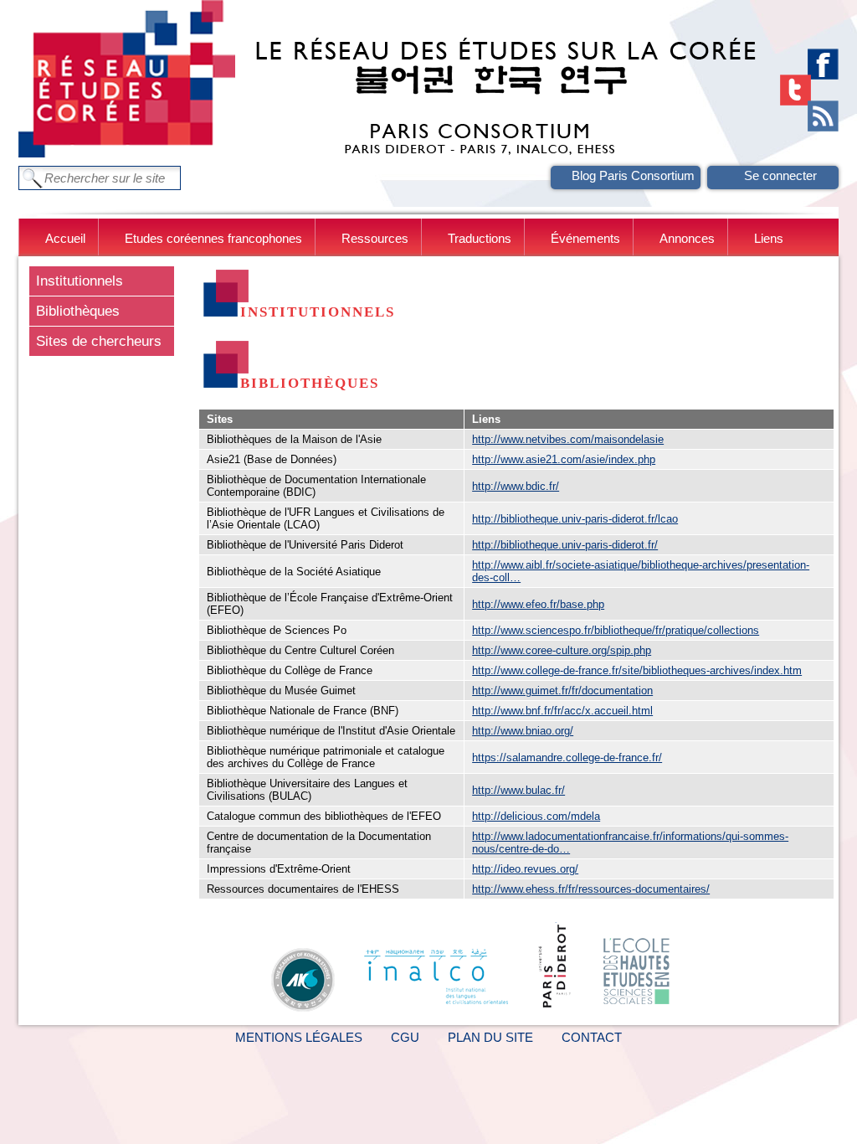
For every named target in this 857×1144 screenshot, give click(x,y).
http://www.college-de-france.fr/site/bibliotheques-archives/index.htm (637, 670)
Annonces (687, 238)
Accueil (65, 238)
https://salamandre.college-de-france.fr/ (567, 757)
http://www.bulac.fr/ (518, 790)
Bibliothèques (78, 310)
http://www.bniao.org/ (522, 730)
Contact (592, 1037)
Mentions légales (298, 1037)
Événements (585, 238)
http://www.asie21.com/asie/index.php (563, 459)
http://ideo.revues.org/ (525, 869)
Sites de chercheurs (99, 340)
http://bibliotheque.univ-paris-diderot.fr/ (565, 545)
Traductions (479, 238)
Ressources (374, 238)
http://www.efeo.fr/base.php (538, 604)
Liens (768, 238)
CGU (405, 1037)
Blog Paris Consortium (633, 175)
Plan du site (490, 1037)
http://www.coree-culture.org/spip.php (561, 650)
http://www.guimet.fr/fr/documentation (562, 690)
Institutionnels (79, 280)
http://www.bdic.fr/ (515, 486)
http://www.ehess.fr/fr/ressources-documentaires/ (591, 889)
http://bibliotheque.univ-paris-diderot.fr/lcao (575, 519)
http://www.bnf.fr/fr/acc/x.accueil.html (562, 710)
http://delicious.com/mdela (536, 816)
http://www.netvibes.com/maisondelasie (568, 439)
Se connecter (780, 175)
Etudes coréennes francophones (213, 238)
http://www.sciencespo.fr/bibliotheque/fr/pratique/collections (615, 630)
